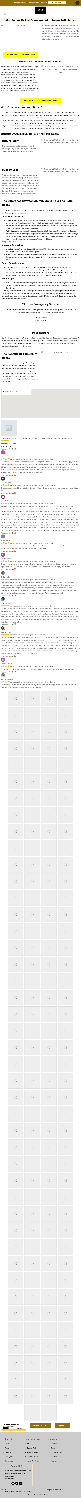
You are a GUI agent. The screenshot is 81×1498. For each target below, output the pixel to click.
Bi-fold (54, 26)
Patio (62, 26)
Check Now (56, 3)
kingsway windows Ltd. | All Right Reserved (17, 1491)
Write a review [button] (6, 446)
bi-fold (10, 115)
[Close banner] (77, 3)
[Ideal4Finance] (13, 1430)
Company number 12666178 (56, 1490)
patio (4, 115)
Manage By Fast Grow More (37, 1495)
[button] (4, 13)
